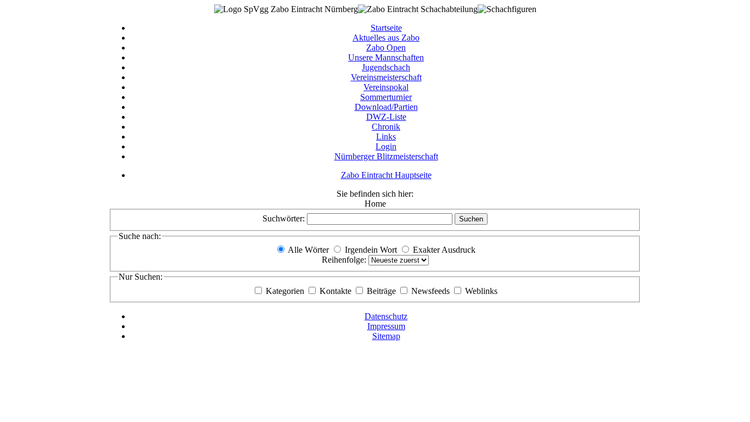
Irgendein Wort (371, 249)
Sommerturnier (386, 97)
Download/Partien (386, 107)
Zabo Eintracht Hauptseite (386, 175)
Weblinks (481, 291)
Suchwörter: (284, 218)
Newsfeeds (431, 291)
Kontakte (337, 291)
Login (386, 146)
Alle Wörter (308, 249)
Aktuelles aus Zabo (385, 37)
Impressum (386, 326)
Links (386, 136)
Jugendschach (386, 67)
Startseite (386, 27)
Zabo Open (386, 47)
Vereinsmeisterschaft (386, 77)
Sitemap (386, 336)
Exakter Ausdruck (444, 249)
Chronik (386, 126)
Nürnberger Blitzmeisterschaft (386, 156)
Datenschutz (386, 316)
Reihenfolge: (345, 259)
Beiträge (382, 291)
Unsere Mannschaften (386, 57)
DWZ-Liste (386, 116)
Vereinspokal (385, 87)
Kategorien (286, 291)
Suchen (471, 219)
